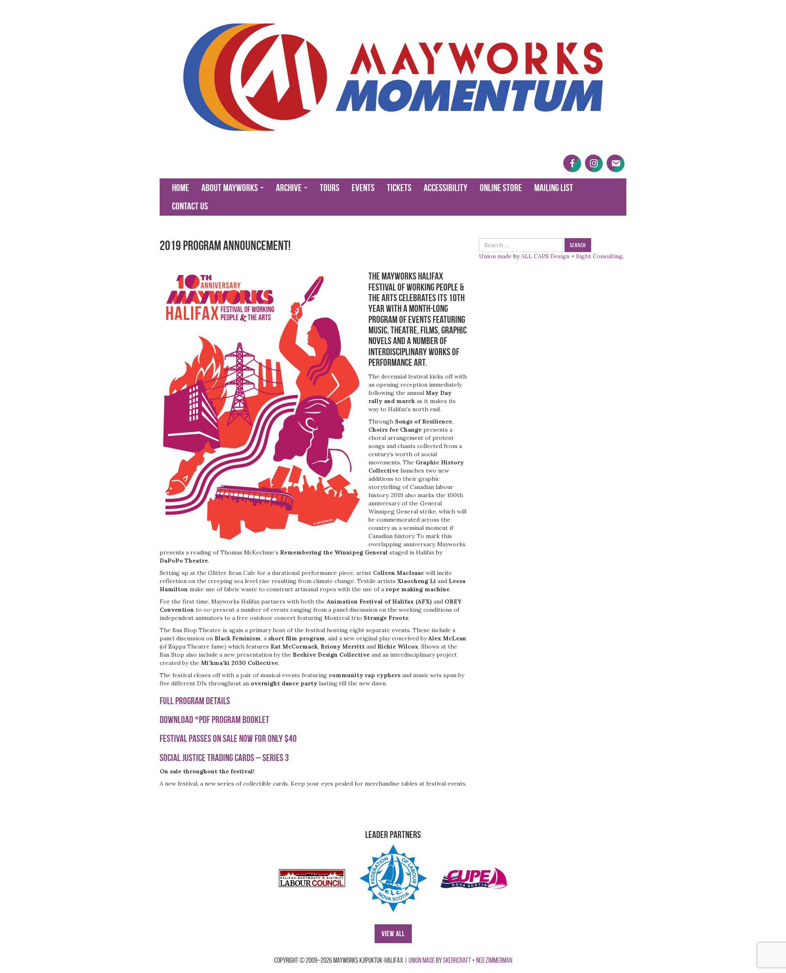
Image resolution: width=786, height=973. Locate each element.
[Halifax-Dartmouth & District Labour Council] (312, 878)
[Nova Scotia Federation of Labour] (393, 878)
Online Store (501, 187)
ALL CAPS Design (545, 256)
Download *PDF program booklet (214, 719)
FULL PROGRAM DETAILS (195, 701)
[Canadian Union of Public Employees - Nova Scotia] (474, 878)
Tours (329, 187)
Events (363, 187)
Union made (495, 256)
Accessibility (446, 187)
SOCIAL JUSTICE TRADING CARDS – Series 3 (224, 757)
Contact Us (190, 206)
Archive (289, 187)
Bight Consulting (599, 256)
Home (180, 187)
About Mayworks (230, 187)
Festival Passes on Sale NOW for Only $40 (228, 738)
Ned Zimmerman (494, 960)
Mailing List (553, 187)
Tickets (399, 187)
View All (393, 934)
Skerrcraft (457, 960)
